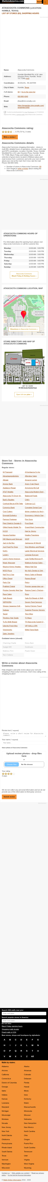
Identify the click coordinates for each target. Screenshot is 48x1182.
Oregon (27, 1139)
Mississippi (6, 1115)
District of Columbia (9, 1083)
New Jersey (6, 1127)
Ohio (26, 1135)
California (5, 1075)
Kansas (5, 1099)
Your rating (6, 771)
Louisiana (5, 1103)
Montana (5, 1119)
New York (5, 1131)
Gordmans (29, 647)
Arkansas (27, 1070)
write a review (23, 169)
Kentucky (27, 1099)
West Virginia (29, 1164)
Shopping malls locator (10, 1029)
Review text (10, 730)
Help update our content (20, 1173)
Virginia (27, 1160)
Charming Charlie (9, 643)
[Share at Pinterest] (27, 121)
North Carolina (29, 1131)
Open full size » (24, 394)
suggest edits (20, 114)
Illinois (26, 1091)
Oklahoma (6, 1139)
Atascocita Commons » (24, 275)
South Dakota (7, 1152)
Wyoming (27, 1168)
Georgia (5, 1087)
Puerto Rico (28, 1143)
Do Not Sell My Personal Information (19, 1175)
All (32, 1056)
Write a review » (10, 137)
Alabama (5, 1066)
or (24, 756)
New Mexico (29, 1127)
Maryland (5, 1107)
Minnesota (28, 1111)
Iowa (26, 1095)
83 (19, 92)
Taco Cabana (8, 655)
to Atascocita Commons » (24, 329)
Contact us (6, 1173)
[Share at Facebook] (20, 121)
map (27, 78)
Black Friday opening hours (12, 1026)
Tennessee (28, 1152)
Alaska (26, 1066)
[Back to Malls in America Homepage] (13, 2)
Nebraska (27, 1119)
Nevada (5, 1123)
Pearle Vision (30, 651)
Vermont (5, 1160)
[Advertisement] (24, 42)
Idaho (4, 1091)
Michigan (5, 1111)
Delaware (27, 1079)
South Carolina (29, 1148)
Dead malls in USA (9, 1032)
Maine (26, 1103)
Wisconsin (6, 1168)
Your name (10, 740)
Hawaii (26, 1087)
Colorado (27, 1075)
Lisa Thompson (29, 112)
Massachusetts (30, 1107)
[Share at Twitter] (24, 121)
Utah (26, 1156)
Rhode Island (7, 1148)
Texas (4, 1156)
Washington (6, 1164)
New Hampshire (30, 1123)
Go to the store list (28, 92)
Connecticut (6, 1079)
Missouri (27, 1115)
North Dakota (7, 1135)
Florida (26, 1083)
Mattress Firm (8, 651)
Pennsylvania (7, 1143)
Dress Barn (29, 643)
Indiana (4, 1095)
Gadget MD (7, 647)
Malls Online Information (12, 1180)
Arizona (5, 1070)
